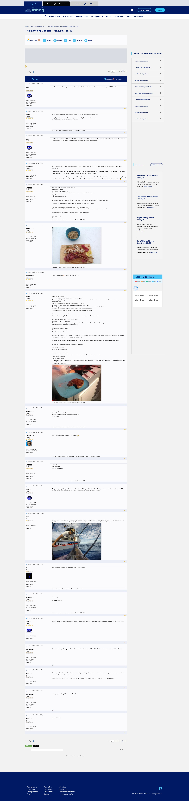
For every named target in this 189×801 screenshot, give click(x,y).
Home (26, 26)
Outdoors (47, 794)
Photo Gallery (48, 789)
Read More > (148, 186)
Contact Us (63, 789)
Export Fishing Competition (84, 4)
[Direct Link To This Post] (26, 83)
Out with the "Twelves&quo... (143, 67)
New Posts (33, 40)
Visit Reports (156, 165)
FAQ (69, 40)
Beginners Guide (82, 16)
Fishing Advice (54, 16)
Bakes (28, 568)
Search (49, 40)
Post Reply (29, 72)
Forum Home (32, 26)
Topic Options (118, 79)
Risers (28, 517)
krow (28, 87)
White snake (30, 275)
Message (57, 79)
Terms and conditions (67, 791)
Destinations (138, 16)
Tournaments (119, 16)
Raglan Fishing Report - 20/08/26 (146, 218)
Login (160, 10)
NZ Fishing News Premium (56, 4)
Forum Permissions (121, 749)
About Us (62, 787)
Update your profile (66, 794)
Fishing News (48, 787)
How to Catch (31, 789)
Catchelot (29, 435)
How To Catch (68, 16)
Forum (108, 16)
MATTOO (29, 114)
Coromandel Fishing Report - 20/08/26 (147, 197)
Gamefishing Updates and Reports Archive (67, 26)
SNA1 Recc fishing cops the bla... (144, 86)
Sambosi (29, 166)
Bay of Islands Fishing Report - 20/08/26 (145, 242)
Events (59, 40)
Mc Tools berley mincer (141, 61)
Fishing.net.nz (33, 4)
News (129, 16)
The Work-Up (51, 26)
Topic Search (109, 79)
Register (79, 40)
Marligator (29, 649)
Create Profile (144, 10)
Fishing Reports (97, 16)
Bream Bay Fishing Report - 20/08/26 (147, 176)
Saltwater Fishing (41, 26)
